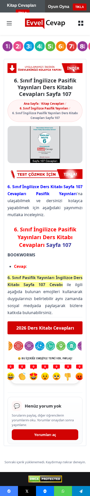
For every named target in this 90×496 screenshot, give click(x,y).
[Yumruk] (68, 377)
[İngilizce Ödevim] (29, 346)
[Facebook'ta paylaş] (9, 491)
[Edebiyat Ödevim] (50, 346)
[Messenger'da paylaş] (45, 491)
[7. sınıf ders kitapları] (72, 46)
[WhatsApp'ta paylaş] (63, 491)
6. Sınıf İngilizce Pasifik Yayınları (44, 108)
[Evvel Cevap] (45, 23)
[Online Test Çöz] (45, 68)
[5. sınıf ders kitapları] (51, 46)
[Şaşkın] (45, 377)
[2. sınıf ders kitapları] (18, 46)
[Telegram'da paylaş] (81, 491)
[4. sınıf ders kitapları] (40, 46)
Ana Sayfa (31, 103)
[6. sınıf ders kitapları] (61, 46)
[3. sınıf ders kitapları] (29, 46)
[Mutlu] (10, 377)
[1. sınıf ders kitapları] (7, 46)
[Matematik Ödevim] (18, 346)
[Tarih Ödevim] (71, 346)
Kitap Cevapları (52, 103)
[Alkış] (22, 377)
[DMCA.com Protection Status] (45, 479)
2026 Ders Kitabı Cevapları (45, 328)
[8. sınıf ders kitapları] (83, 46)
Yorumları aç (45, 434)
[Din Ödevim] (39, 346)
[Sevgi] (33, 377)
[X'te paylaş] (27, 491)
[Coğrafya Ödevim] (61, 346)
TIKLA (79, 7)
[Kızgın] (79, 377)
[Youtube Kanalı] (45, 174)
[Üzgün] (56, 377)
